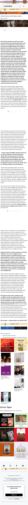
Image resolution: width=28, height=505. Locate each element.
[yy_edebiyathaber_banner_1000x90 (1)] (14, 325)
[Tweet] (20, 328)
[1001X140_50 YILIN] (14, 3)
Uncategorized (6, 333)
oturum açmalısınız (17, 410)
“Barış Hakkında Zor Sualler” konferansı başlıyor (14, 337)
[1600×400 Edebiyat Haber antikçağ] (14, 26)
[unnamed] (7, 351)
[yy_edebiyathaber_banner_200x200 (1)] (20, 351)
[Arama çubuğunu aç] (20, 6)
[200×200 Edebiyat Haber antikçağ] (7, 441)
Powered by (10, 498)
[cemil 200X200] (21, 427)
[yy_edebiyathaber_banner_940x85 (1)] (14, 10)
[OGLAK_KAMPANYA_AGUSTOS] (21, 441)
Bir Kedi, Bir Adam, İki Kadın (16, 98)
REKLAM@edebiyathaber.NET (14, 475)
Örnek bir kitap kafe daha (8, 335)
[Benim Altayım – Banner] (7, 456)
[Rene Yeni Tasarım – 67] (21, 459)
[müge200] (7, 427)
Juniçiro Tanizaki (5, 89)
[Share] (7, 328)
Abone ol (14, 495)
